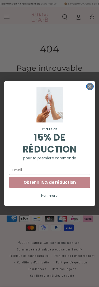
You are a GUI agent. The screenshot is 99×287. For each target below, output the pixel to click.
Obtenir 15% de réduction (49, 182)
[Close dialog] (89, 86)
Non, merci (49, 195)
